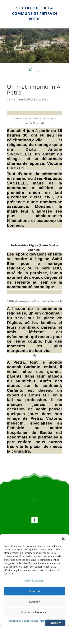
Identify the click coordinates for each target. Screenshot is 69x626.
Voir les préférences (34, 612)
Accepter (34, 591)
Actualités (42, 99)
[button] (63, 539)
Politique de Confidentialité (23, 620)
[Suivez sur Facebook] (34, 520)
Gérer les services (33, 580)
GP (13, 99)
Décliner (34, 602)
